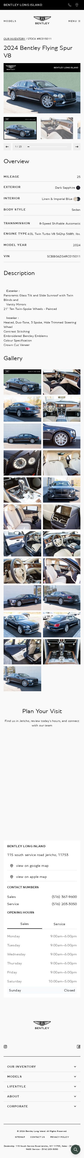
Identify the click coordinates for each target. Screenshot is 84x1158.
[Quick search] (75, 1149)
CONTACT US (37, 1137)
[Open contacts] (69, 5)
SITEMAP (20, 1137)
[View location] (76, 5)
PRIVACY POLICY (59, 1137)
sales (11, 897)
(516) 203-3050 (64, 904)
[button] (42, 1067)
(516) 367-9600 (64, 897)
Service (59, 924)
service (13, 904)
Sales (24, 924)
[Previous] (7, 146)
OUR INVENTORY (14, 38)
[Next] (76, 146)
